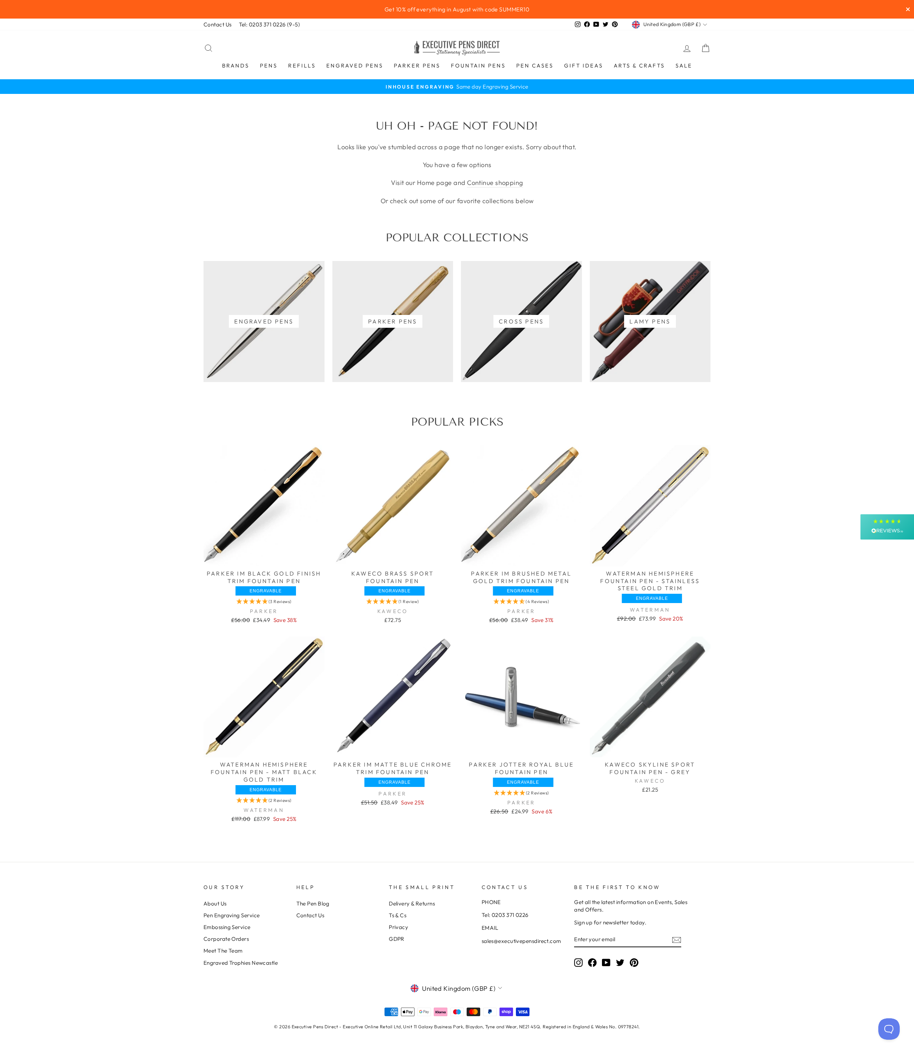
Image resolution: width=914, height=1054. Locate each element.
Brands (235, 65)
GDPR (397, 938)
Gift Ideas (583, 65)
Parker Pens (417, 65)
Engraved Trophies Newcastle (241, 962)
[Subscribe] (676, 939)
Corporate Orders (226, 938)
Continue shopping (495, 183)
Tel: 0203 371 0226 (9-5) (269, 24)
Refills (302, 65)
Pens (268, 65)
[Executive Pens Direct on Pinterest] (634, 962)
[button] (264, 601)
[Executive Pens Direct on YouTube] (606, 962)
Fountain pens (478, 65)
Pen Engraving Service (232, 915)
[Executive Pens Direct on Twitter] (620, 962)
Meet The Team (223, 950)
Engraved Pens (354, 65)
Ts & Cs (397, 915)
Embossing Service (227, 927)
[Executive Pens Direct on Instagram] (578, 962)
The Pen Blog (313, 903)
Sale (684, 65)
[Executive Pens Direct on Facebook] (592, 962)
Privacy (398, 927)
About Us (215, 903)
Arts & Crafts (639, 65)
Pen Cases (534, 65)
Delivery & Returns (412, 903)
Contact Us (218, 24)
